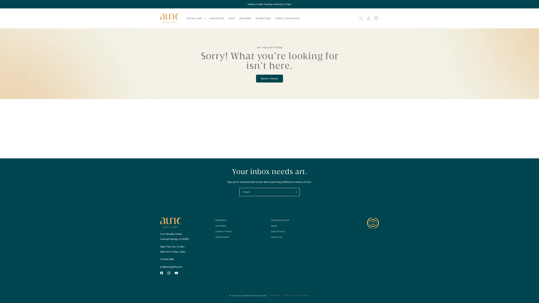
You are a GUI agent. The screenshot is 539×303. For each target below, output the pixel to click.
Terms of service (303, 295)
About (274, 225)
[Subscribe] (295, 192)
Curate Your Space (280, 220)
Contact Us (276, 236)
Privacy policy (288, 295)
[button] (195, 18)
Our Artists (220, 225)
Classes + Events (223, 231)
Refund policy (275, 295)
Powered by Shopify (257, 295)
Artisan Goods (222, 236)
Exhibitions (220, 220)
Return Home (269, 78)
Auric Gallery (243, 295)
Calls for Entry (278, 231)
